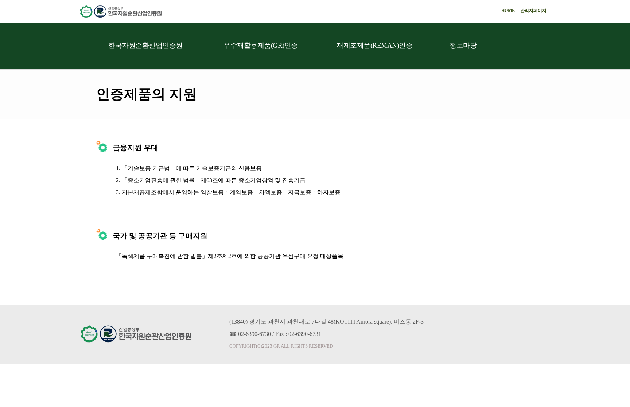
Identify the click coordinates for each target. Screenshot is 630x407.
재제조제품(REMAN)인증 (374, 45)
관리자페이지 (533, 10)
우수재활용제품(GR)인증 (260, 45)
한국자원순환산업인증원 (145, 45)
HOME (508, 10)
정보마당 (463, 45)
